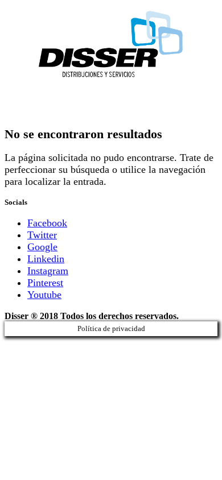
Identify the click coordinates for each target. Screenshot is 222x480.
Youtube (44, 294)
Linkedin (45, 258)
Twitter (42, 235)
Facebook (47, 223)
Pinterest (45, 282)
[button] (111, 102)
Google (42, 247)
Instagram (47, 270)
